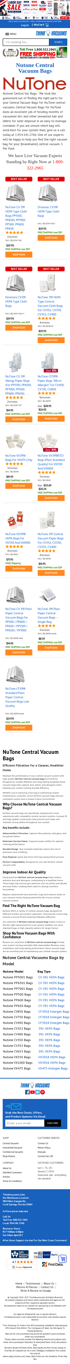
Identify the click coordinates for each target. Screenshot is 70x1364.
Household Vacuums (12, 1147)
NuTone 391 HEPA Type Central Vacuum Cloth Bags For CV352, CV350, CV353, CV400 (50, 305)
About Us (7, 1168)
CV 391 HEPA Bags (51, 977)
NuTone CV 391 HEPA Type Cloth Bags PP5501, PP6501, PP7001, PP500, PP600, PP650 (16, 217)
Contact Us (43, 1143)
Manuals (42, 1152)
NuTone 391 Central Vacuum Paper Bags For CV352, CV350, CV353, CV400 (51, 540)
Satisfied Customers (12, 1172)
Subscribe (52, 1123)
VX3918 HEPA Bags (52, 1057)
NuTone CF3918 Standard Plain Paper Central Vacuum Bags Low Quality (17, 697)
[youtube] (32, 1092)
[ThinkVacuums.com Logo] (51, 33)
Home (18, 1283)
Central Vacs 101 (45, 1156)
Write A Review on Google (35, 1290)
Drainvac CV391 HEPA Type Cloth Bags (48, 211)
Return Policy (44, 1147)
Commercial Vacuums (13, 1152)
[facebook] (27, 1092)
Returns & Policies (27, 1287)
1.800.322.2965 (44, 49)
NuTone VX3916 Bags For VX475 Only (18, 458)
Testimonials (32, 1283)
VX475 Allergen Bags (53, 1068)
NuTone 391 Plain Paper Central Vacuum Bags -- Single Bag (49, 615)
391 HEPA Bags (49, 1028)
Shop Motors (9, 1156)
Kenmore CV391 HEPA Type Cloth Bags (16, 301)
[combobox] (26, 42)
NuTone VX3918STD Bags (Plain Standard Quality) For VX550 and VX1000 (51, 462)
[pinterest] (42, 1092)
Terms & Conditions (12, 1181)
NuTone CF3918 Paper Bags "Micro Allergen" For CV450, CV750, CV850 (51, 383)
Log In (25, 25)
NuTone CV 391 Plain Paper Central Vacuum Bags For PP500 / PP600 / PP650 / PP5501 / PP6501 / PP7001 (18, 619)
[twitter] (37, 1092)
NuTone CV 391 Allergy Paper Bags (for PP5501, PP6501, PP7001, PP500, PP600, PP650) (18, 385)
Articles (6, 1176)
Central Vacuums (11, 1143)
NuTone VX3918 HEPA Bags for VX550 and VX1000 (17, 538)
